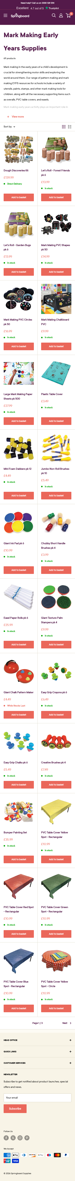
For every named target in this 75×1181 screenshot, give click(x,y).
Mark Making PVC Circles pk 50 (18, 322)
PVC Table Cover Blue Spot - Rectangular (16, 984)
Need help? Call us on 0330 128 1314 (37, 3)
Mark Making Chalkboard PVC (55, 322)
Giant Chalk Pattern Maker (18, 692)
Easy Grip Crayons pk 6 (54, 692)
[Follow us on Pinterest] (26, 1137)
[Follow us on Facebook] (6, 1137)
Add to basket (18, 197)
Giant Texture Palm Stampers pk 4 (52, 620)
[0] (68, 15)
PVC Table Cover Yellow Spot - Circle (54, 984)
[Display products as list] (69, 126)
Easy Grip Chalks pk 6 (16, 762)
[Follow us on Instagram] (20, 1137)
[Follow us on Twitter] (13, 1137)
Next (64, 1023)
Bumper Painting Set (15, 832)
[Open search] (54, 15)
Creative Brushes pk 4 (53, 762)
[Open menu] (5, 15)
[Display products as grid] (63, 126)
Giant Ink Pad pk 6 (14, 543)
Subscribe (15, 1108)
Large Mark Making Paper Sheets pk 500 (18, 396)
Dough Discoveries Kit (16, 170)
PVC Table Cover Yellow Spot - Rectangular (54, 835)
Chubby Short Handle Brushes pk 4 (53, 545)
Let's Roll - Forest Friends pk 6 (55, 173)
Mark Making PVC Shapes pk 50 (55, 247)
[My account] (61, 15)
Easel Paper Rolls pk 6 (16, 617)
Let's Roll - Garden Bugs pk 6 (17, 247)
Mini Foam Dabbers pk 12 (17, 468)
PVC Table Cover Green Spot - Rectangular (54, 909)
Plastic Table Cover (52, 394)
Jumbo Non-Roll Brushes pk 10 (55, 471)
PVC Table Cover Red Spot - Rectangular (19, 909)
